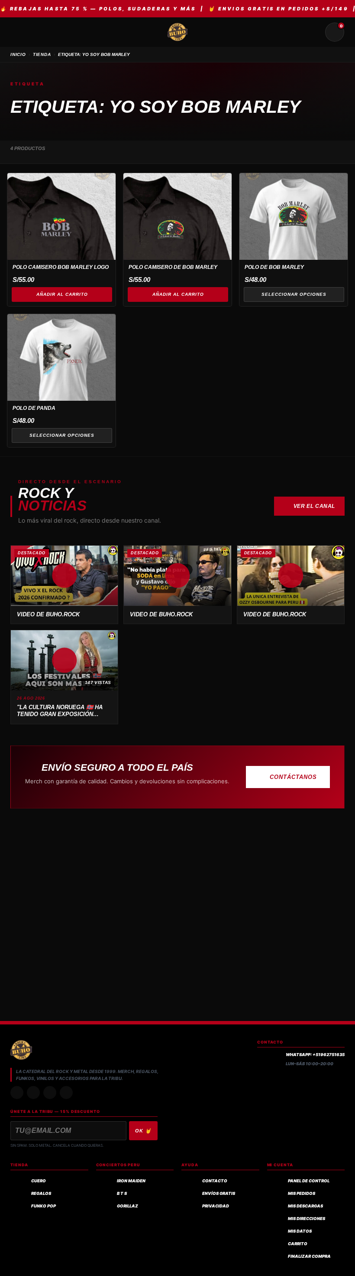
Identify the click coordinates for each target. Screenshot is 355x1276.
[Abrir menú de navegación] (20, 32)
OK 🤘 (143, 1130)
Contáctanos (293, 777)
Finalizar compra (309, 1256)
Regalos (41, 1193)
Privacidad (215, 1206)
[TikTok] (33, 1092)
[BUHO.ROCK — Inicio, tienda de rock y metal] (177, 32)
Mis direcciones (306, 1218)
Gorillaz (127, 1206)
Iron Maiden (131, 1180)
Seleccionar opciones (293, 294)
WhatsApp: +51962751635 (315, 1054)
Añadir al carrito (62, 294)
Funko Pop (43, 1206)
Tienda (42, 54)
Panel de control (308, 1180)
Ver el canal (314, 506)
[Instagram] (16, 1092)
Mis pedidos (301, 1193)
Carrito (297, 1243)
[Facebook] (49, 1092)
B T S (122, 1193)
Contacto (214, 1180)
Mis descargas (305, 1206)
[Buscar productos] (313, 32)
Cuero (38, 1180)
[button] (64, 576)
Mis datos (300, 1231)
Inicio (18, 54)
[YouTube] (66, 1092)
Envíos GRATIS (218, 1193)
